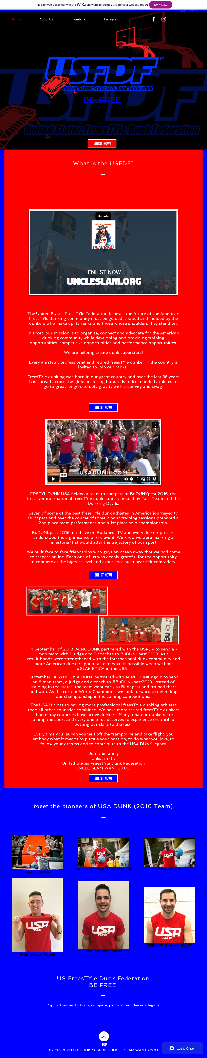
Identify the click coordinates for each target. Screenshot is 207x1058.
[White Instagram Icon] (164, 19)
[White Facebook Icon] (154, 19)
